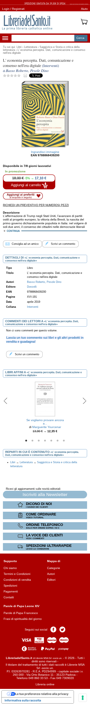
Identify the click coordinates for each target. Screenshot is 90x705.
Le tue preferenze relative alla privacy (41, 694)
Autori (51, 574)
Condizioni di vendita (17, 579)
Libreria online (45, 684)
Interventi (32, 306)
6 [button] (57, 441)
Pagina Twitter (62, 629)
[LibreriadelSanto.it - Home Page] (27, 22)
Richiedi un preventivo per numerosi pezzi (36, 205)
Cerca (80, 38)
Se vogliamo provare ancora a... (45, 421)
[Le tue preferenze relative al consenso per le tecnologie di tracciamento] (83, 698)
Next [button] (84, 400)
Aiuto (84, 8)
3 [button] (39, 441)
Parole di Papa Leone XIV (21, 606)
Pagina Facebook (53, 629)
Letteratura (30, 47)
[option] (45, 408)
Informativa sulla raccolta (23, 700)
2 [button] (32, 441)
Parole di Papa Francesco (21, 613)
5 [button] (51, 441)
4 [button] (45, 441)
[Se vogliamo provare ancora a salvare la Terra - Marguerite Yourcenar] (45, 398)
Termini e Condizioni (17, 574)
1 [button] (26, 441)
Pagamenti (11, 591)
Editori (51, 579)
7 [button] (64, 441)
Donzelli (32, 286)
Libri (19, 47)
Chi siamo (10, 568)
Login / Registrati (13, 8)
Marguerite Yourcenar (46, 427)
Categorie (53, 568)
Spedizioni (10, 585)
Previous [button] (5, 400)
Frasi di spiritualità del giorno (23, 618)
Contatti (9, 597)
